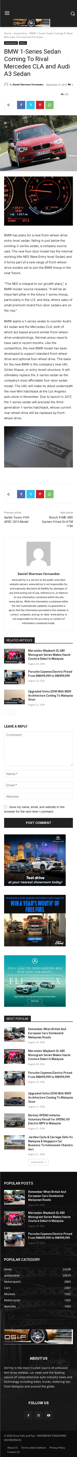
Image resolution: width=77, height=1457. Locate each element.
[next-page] (13, 712)
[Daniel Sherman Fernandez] (6, 84)
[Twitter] (30, 105)
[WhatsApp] (49, 105)
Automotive (20, 33)
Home (7, 33)
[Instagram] (38, 1415)
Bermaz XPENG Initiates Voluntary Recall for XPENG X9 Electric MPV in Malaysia (49, 1119)
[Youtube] (49, 1415)
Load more (37, 1162)
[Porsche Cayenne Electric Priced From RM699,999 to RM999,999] (14, 677)
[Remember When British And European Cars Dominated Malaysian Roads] (14, 1034)
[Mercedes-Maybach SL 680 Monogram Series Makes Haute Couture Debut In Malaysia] (14, 656)
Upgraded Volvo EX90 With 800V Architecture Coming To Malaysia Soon (50, 695)
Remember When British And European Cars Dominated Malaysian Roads (47, 1033)
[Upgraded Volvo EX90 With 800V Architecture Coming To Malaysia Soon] (14, 697)
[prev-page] (6, 712)
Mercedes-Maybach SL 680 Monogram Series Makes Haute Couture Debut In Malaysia (49, 654)
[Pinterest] (40, 105)
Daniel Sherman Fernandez (28, 84)
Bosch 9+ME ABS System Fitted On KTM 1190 (57, 522)
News (23, 42)
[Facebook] (21, 105)
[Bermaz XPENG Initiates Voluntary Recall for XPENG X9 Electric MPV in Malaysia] (14, 1120)
